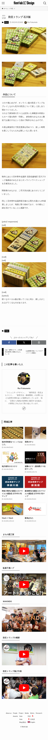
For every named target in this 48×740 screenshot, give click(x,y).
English (32, 722)
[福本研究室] (24, 3)
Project (21, 713)
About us (9, 713)
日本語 (32, 719)
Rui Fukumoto (24, 388)
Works (32, 713)
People (15, 713)
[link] (24, 408)
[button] (9, 342)
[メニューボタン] (3, 3)
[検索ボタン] (45, 3)
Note (20, 716)
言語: (29, 716)
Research (39, 713)
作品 (6, 22)
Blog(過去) (22, 722)
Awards (15, 716)
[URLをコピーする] (39, 342)
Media (27, 713)
